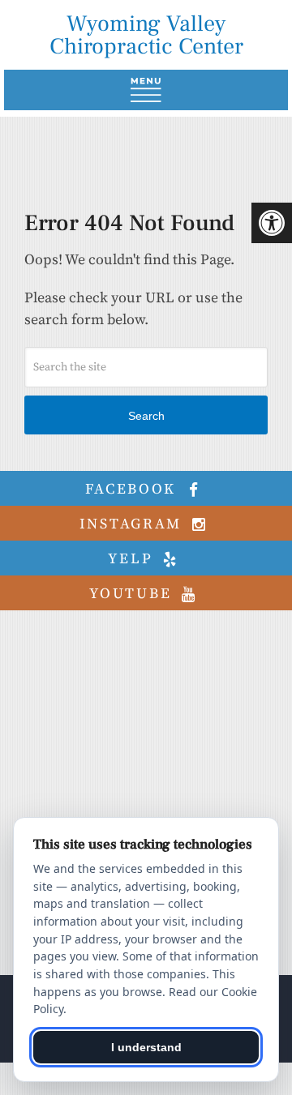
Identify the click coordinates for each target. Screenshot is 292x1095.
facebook (133, 489)
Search (146, 415)
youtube (133, 593)
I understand (146, 1047)
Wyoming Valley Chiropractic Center (146, 35)
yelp (133, 559)
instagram (133, 524)
